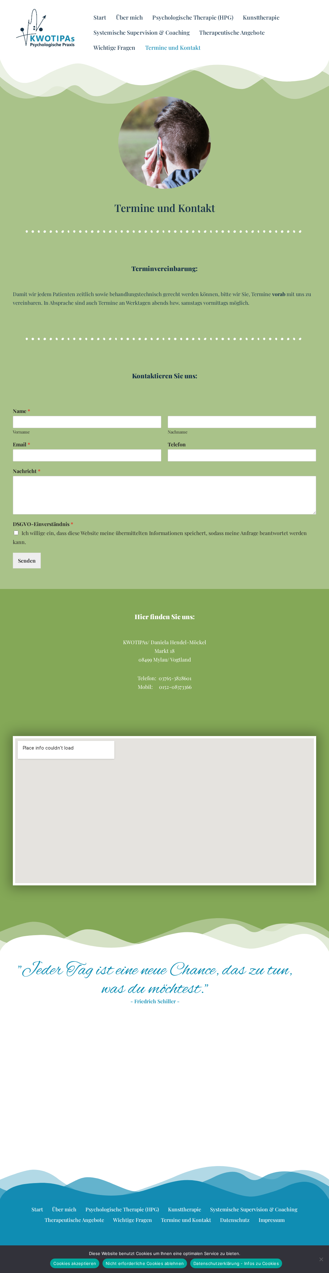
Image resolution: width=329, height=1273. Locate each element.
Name (21, 411)
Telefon (177, 444)
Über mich (129, 17)
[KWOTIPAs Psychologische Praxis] (46, 28)
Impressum (272, 1219)
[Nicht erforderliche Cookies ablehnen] (321, 1259)
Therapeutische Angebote (231, 32)
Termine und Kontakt (173, 47)
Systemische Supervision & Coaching (141, 32)
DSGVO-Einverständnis (43, 524)
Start (99, 17)
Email (21, 444)
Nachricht (26, 471)
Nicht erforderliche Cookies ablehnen (145, 1263)
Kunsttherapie (261, 17)
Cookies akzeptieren (74, 1263)
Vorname (21, 432)
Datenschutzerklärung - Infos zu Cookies (236, 1263)
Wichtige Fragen (114, 47)
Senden (27, 560)
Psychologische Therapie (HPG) (192, 17)
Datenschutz (235, 1219)
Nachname (178, 432)
